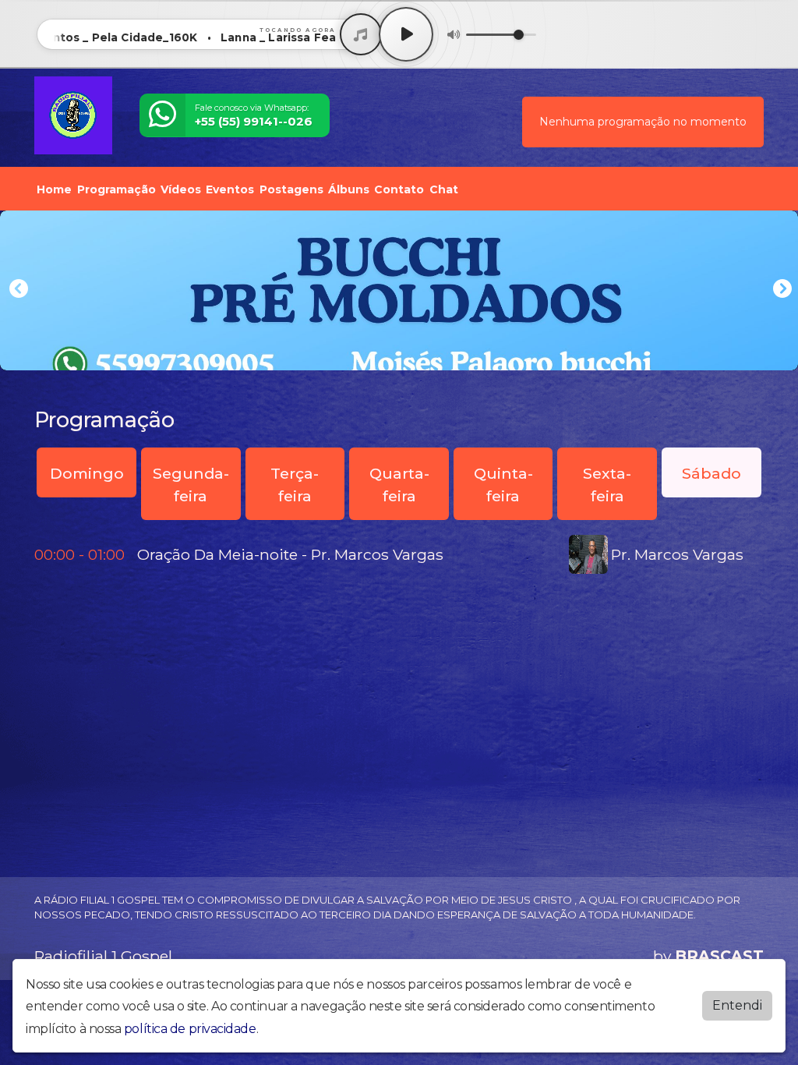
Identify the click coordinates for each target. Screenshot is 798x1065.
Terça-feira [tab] (294, 484)
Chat (443, 189)
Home (54, 189)
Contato (399, 189)
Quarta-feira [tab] (399, 484)
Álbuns (348, 189)
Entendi (737, 1005)
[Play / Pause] (406, 34)
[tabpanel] (399, 554)
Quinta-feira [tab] (503, 484)
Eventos (230, 189)
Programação (116, 189)
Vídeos (181, 189)
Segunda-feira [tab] (191, 484)
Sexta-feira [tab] (607, 484)
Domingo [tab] (87, 473)
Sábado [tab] (711, 473)
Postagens (291, 189)
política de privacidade (190, 1028)
